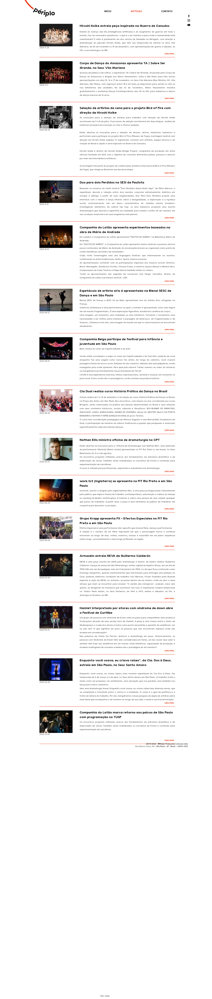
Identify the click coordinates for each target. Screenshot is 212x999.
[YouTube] (188, 25)
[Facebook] (188, 16)
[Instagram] (188, 20)
